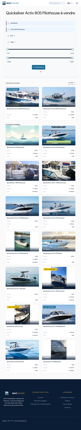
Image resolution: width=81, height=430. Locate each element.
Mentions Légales (40, 401)
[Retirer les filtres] (40, 71)
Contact (40, 397)
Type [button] (12, 42)
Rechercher (39, 67)
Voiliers (67, 401)
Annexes (67, 407)
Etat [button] (12, 36)
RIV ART (11, 421)
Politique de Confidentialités (40, 404)
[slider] (8, 49)
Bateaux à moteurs (67, 397)
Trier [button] (72, 83)
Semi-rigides (67, 404)
